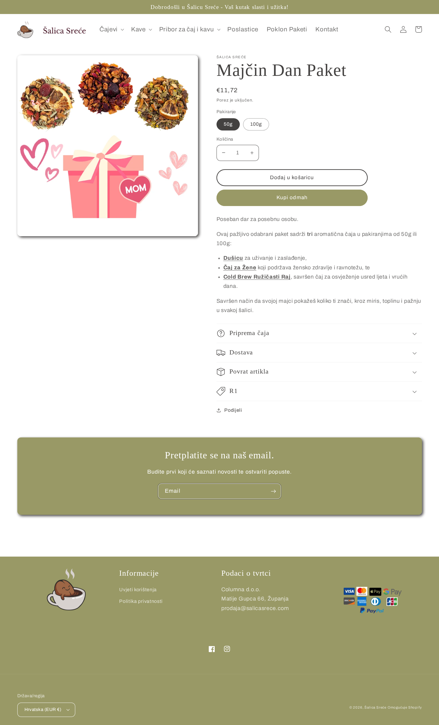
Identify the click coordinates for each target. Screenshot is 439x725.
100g (256, 124)
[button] (111, 29)
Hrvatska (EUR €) (43, 709)
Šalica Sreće (375, 707)
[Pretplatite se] (273, 491)
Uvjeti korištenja (138, 589)
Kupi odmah (292, 197)
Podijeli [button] (233, 410)
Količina (225, 139)
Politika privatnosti (141, 601)
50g (228, 124)
